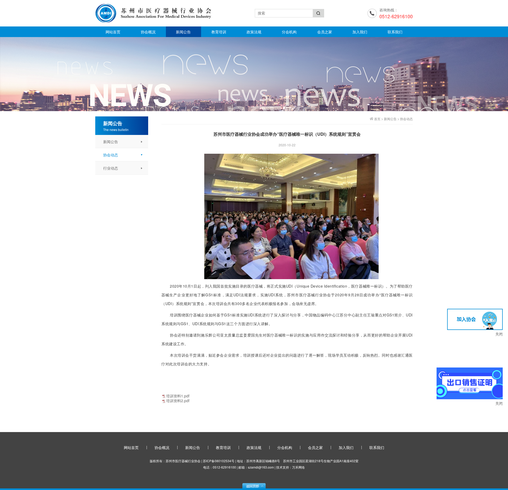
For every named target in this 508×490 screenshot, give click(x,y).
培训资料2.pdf (177, 400)
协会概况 (148, 31)
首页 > (379, 118)
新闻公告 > (392, 118)
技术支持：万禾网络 (290, 467)
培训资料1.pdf (177, 395)
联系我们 (395, 31)
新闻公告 (183, 31)
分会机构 (289, 31)
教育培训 (218, 31)
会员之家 (324, 31)
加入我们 (359, 31)
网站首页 (113, 31)
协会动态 (406, 118)
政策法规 (254, 31)
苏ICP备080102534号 (218, 461)
